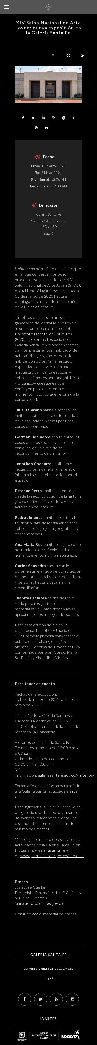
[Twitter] (40, 999)
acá (35, 914)
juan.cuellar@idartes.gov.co (39, 903)
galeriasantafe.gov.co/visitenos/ (66, 775)
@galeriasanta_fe (50, 850)
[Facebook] (24, 999)
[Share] (23, 118)
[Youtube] (56, 999)
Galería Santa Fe (38, 307)
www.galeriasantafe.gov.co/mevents (52, 855)
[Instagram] (72, 999)
